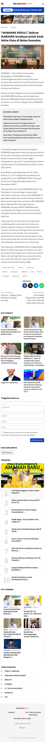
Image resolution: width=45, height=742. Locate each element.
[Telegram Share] (36, 285)
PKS (6, 697)
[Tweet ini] (30, 285)
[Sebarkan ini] (24, 285)
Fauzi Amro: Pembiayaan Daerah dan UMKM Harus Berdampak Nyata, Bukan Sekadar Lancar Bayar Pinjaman (22, 137)
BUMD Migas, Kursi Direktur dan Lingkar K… (25, 520)
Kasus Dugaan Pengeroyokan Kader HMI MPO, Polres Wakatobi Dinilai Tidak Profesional (34, 297)
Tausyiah (27, 630)
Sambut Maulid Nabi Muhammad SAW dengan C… (12, 655)
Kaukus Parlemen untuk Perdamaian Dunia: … (22, 578)
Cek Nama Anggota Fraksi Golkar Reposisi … (25, 491)
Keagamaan (28, 607)
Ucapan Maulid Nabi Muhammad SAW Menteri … (12, 611)
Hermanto (9, 693)
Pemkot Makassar (12, 671)
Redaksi (11, 712)
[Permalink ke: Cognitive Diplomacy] (11, 375)
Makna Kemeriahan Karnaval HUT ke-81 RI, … (26, 501)
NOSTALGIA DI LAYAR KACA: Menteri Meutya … (27, 549)
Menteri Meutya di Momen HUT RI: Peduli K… (26, 559)
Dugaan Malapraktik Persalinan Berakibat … (25, 569)
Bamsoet (8, 680)
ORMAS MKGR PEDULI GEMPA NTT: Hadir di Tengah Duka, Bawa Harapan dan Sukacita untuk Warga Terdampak (34, 360)
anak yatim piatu (8, 267)
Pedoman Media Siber (22, 718)
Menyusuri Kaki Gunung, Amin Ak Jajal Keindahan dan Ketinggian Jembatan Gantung (11, 359)
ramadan (5, 276)
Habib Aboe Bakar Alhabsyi (15, 675)
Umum (6, 607)
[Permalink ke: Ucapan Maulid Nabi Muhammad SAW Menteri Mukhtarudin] (11, 322)
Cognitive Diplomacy (9, 382)
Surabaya (15, 276)
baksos (20, 267)
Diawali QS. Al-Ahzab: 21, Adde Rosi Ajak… (33, 613)
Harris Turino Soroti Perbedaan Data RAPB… (25, 540)
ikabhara (24, 272)
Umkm (24, 276)
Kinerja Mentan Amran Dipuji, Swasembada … (24, 511)
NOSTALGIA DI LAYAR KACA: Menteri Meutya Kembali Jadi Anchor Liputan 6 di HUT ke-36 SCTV (33, 387)
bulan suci (30, 267)
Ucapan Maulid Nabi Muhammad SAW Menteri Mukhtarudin (11, 331)
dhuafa (4, 272)
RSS (23, 728)
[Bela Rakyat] (22, 3)
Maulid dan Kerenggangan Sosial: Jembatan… (32, 634)
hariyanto (14, 272)
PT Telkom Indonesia (13, 688)
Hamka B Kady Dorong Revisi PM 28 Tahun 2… (12, 634)
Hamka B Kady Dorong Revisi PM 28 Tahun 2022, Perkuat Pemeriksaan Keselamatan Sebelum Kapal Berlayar (33, 334)
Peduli (39, 272)
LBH (32, 272)
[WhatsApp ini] (41, 285)
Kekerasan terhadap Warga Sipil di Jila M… (26, 530)
